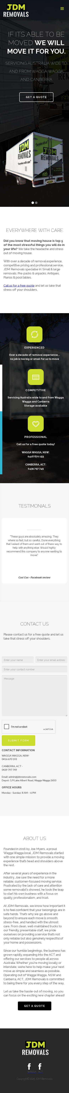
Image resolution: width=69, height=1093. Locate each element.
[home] (15, 10)
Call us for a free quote (19, 285)
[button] (62, 9)
